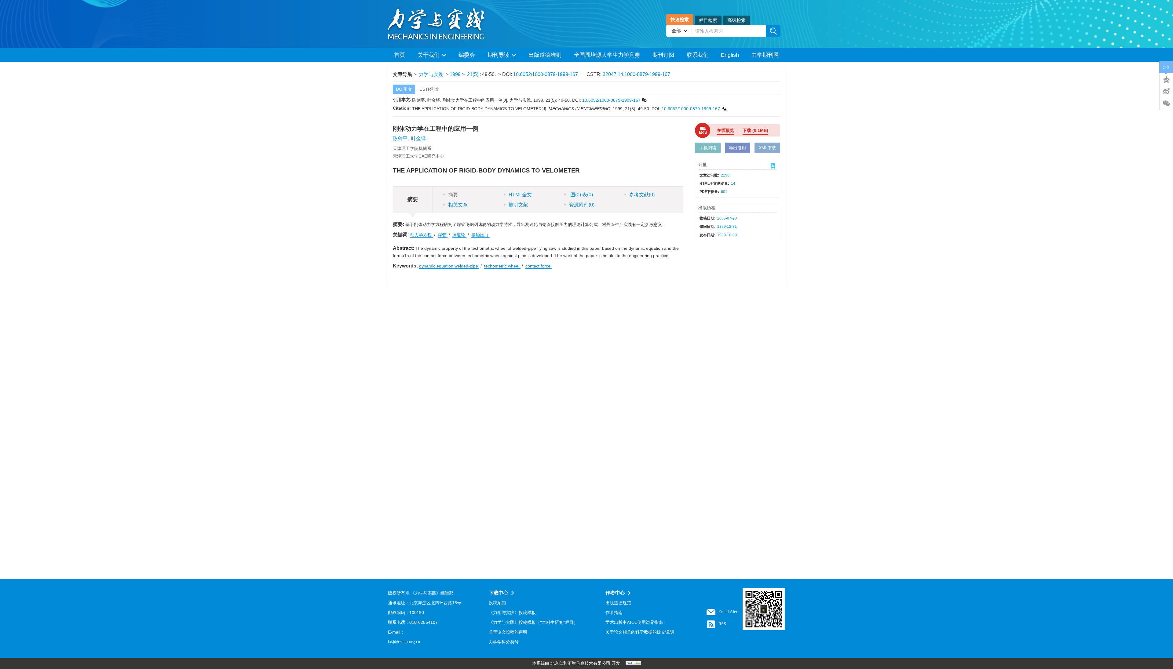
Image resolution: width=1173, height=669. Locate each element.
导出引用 (737, 147)
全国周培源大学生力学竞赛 (607, 55)
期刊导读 (499, 55)
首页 (399, 55)
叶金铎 (418, 138)
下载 (755, 130)
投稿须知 (497, 603)
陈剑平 (400, 138)
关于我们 (429, 55)
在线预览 (725, 130)
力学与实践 (431, 74)
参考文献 (642, 194)
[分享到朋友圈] (1166, 103)
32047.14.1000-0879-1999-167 (636, 74)
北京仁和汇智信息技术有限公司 (580, 663)
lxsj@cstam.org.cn (404, 641)
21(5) (473, 74)
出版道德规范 (618, 603)
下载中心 (498, 592)
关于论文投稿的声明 (508, 632)
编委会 (467, 55)
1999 (455, 74)
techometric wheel (502, 266)
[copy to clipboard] (724, 108)
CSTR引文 (429, 89)
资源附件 (581, 204)
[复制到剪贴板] (644, 100)
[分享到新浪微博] (1166, 91)
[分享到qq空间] (1166, 79)
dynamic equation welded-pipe (449, 266)
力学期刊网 (765, 55)
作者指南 (614, 612)
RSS (722, 624)
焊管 (443, 234)
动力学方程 (421, 234)
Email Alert (728, 611)
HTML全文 (520, 194)
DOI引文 (404, 89)
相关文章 (458, 204)
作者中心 (615, 592)
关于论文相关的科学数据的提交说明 (639, 632)
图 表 (581, 194)
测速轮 (459, 234)
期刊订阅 (663, 55)
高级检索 (736, 20)
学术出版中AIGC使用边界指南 (634, 622)
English (730, 55)
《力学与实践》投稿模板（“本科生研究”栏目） (533, 622)
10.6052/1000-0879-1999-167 (545, 74)
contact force (538, 266)
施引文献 (518, 204)
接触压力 (480, 234)
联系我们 (698, 55)
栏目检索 (708, 20)
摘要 (453, 194)
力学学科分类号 (504, 642)
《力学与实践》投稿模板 (512, 612)
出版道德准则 (544, 55)
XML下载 (767, 147)
